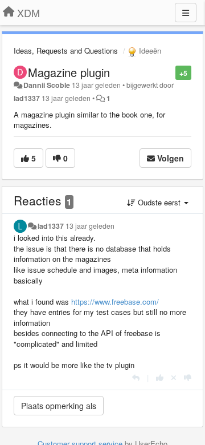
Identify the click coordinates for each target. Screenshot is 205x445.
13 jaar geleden (89, 226)
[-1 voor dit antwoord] (187, 377)
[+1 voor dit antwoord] (159, 377)
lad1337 (27, 98)
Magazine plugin (69, 72)
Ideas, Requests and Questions (66, 50)
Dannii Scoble (46, 85)
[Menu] (185, 12)
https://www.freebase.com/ (115, 301)
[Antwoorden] (136, 377)
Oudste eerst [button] (159, 202)
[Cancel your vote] (174, 377)
